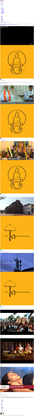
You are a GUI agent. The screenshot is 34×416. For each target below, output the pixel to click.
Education (2, 13)
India (1, 403)
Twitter (1, 411)
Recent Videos (1, 22)
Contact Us (2, 408)
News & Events (1, 194)
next (0, 84)
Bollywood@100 (2, 20)
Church (2, 83)
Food (1, 17)
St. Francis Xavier (6, 252)
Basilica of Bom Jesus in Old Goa (2, 251)
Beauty (1, 16)
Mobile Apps (2, 400)
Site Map (2, 401)
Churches (4, 308)
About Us (9, 22)
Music (1, 8)
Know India (6, 22)
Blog (7, 22)
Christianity (4, 83)
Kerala (1, 2)
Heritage (2, 18)
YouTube (2, 410)
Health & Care (2, 12)
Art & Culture (2, 11)
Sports (1, 10)
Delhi (1, 4)
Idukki (8, 83)
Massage (2, 19)
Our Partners (11, 22)
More (1, 21)
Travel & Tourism (1, 250)
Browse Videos (1, 5)
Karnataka (2, 3)
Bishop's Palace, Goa (1, 307)
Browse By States (1, 1)
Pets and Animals (2, 9)
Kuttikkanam (6, 83)
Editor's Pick (4, 22)
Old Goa (3, 252)
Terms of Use (2, 407)
